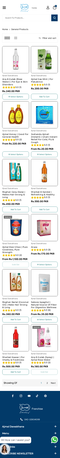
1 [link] (41, 383)
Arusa (34, 247)
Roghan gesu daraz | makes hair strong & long (13, 195)
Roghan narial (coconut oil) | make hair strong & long (15, 305)
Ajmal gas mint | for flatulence (42, 80)
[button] (4, 7)
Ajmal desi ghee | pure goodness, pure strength (15, 250)
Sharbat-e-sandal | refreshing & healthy (43, 193)
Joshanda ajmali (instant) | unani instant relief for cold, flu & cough (44, 138)
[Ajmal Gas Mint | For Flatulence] (44, 59)
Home (5, 29)
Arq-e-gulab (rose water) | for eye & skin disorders (15, 82)
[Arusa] (44, 227)
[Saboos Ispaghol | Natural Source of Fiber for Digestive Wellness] (44, 282)
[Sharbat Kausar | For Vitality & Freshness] (15, 337)
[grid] (7, 38)
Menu (5, 433)
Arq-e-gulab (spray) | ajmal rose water (42, 358)
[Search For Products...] (54, 18)
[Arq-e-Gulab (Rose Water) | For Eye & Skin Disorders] (15, 59)
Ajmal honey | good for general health (15, 135)
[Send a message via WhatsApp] (55, 440)
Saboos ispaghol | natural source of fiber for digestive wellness (44, 305)
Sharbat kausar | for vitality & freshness (13, 358)
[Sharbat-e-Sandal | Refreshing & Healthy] (44, 172)
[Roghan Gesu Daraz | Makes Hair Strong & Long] (15, 172)
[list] (15, 38)
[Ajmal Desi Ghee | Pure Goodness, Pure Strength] (15, 227)
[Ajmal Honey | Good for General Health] (15, 114)
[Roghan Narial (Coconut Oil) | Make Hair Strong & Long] (15, 282)
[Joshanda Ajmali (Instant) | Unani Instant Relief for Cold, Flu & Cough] (44, 114)
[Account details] (48, 7)
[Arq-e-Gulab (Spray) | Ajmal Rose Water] (44, 337)
